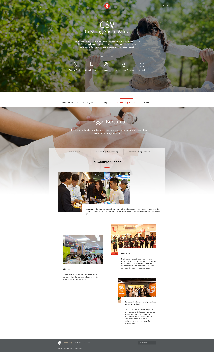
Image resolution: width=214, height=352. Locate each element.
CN (167, 5)
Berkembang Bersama (126, 103)
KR (161, 5)
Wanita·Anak (67, 103)
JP (169, 5)
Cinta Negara (87, 103)
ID (174, 5)
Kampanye (107, 103)
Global (146, 103)
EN (164, 5)
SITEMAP (88, 342)
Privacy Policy (68, 342)
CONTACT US (79, 342)
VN (172, 5)
